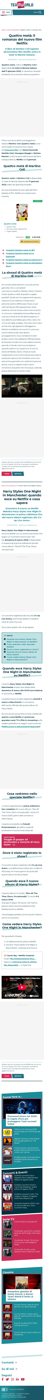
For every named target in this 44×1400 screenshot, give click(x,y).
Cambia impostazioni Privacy (12, 1395)
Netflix (18, 474)
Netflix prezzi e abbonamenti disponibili (21, 727)
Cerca (35, 12)
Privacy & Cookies (23, 1393)
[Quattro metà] (22, 212)
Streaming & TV (12, 485)
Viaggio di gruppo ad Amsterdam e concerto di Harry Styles (22, 842)
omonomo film (11, 150)
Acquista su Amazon (31, 241)
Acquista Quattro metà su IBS (20, 250)
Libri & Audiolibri (13, 30)
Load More (22, 1086)
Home (4, 30)
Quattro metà (10, 224)
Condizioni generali (8, 1393)
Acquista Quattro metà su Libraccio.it (24, 260)
